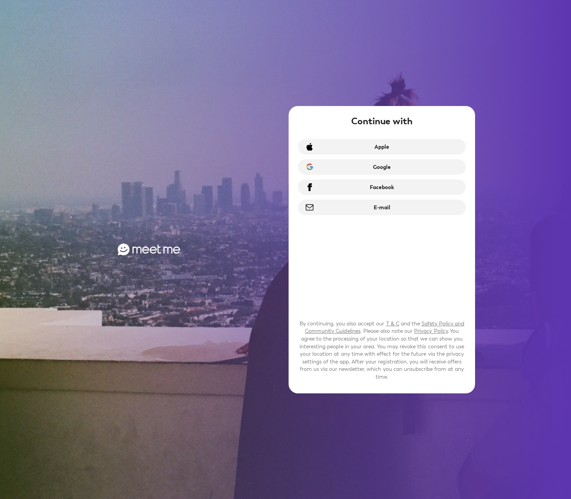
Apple (381, 147)
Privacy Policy (430, 331)
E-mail (382, 207)
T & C (392, 323)
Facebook (382, 187)
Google (382, 167)
